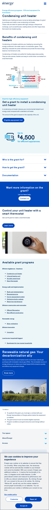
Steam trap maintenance (14, 301)
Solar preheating (12, 323)
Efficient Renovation (13, 310)
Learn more (8, 226)
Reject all (33, 499)
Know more (8, 373)
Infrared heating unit (13, 276)
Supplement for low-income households (19, 343)
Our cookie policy (10, 494)
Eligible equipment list (13, 120)
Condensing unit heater (14, 273)
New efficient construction (15, 313)
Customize (14, 499)
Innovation (10, 332)
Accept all (23, 506)
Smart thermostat (12, 281)
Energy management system (15, 297)
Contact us (24, 198)
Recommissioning (12, 294)
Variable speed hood (13, 278)
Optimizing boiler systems (15, 299)
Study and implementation (15, 292)
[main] (24, 481)
